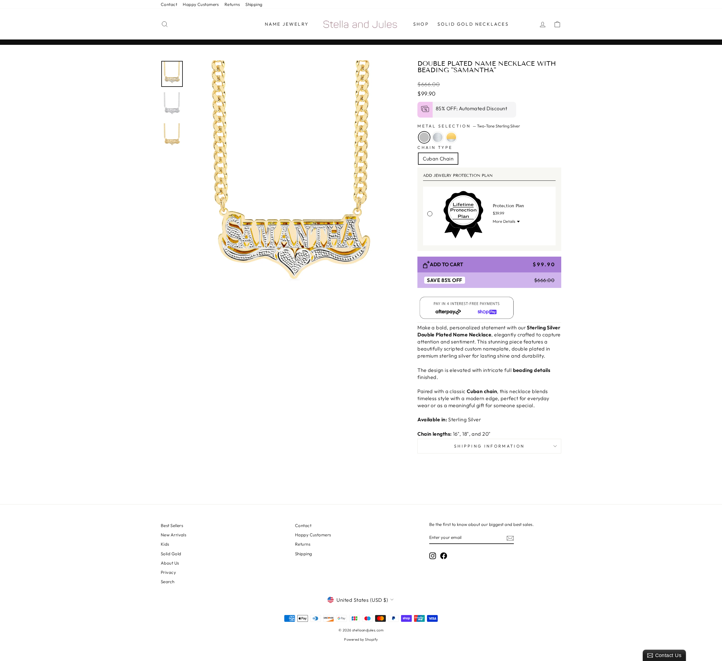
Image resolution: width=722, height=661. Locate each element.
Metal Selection (468, 126)
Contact (169, 4)
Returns (232, 4)
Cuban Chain (438, 158)
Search (168, 581)
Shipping (254, 4)
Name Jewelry (287, 24)
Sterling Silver (437, 137)
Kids (165, 544)
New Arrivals (173, 534)
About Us (170, 563)
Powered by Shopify (361, 639)
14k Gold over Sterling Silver (451, 137)
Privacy (168, 572)
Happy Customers (201, 4)
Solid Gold (171, 553)
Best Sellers (172, 525)
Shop (421, 24)
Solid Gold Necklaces (473, 24)
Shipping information (489, 446)
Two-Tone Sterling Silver (424, 137)
